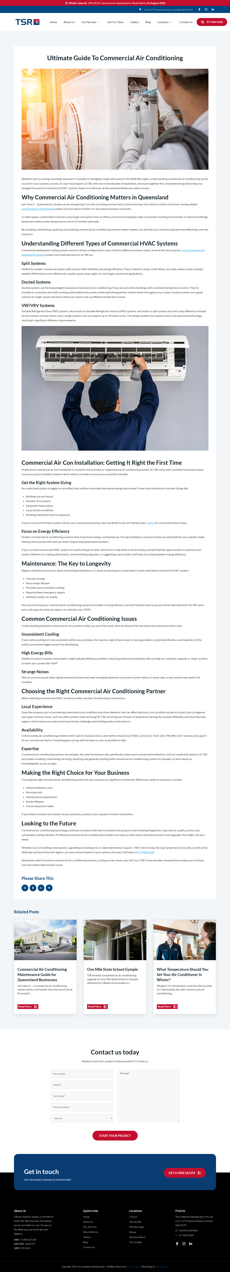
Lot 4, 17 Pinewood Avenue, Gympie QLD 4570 (168, 9)
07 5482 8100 (146, 852)
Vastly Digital (162, 1266)
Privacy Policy (133, 1266)
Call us (151, 522)
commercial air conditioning (38, 208)
